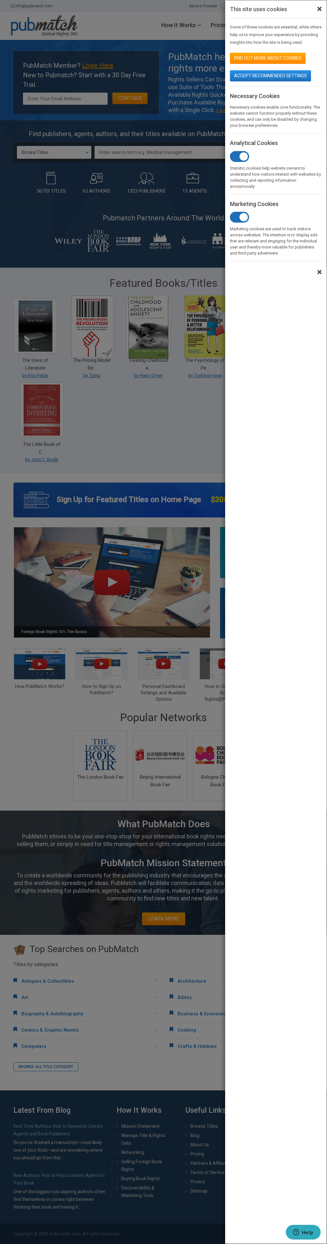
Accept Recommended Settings (270, 75)
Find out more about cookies (267, 58)
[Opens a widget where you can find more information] (303, 1233)
